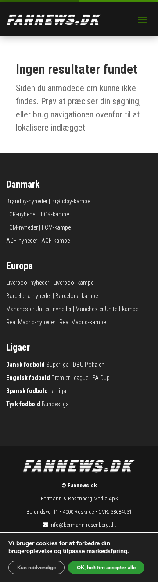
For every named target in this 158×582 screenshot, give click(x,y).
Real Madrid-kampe (82, 322)
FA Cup (101, 377)
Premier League (69, 377)
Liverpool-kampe (73, 282)
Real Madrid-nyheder (30, 322)
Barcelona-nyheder (28, 295)
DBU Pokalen (88, 364)
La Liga (57, 390)
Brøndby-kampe (70, 201)
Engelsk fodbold (28, 377)
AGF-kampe (55, 240)
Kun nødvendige (36, 567)
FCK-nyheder (21, 214)
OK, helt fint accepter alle (106, 567)
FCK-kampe (55, 214)
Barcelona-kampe (76, 295)
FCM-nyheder (22, 227)
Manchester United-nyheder (39, 308)
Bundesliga (55, 404)
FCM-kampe (56, 227)
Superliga (57, 364)
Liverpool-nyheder (27, 282)
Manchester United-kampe (106, 308)
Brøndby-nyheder (26, 201)
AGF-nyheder (21, 240)
